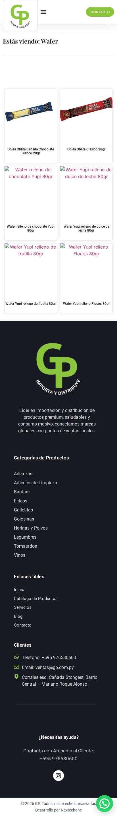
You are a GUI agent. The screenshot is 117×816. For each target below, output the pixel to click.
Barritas (22, 492)
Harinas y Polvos (31, 528)
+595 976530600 (58, 758)
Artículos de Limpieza (35, 482)
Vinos (19, 555)
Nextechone (71, 810)
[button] (43, 12)
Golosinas (24, 519)
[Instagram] (58, 775)
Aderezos (23, 473)
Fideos (20, 501)
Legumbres (25, 537)
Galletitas (23, 510)
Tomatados (25, 546)
